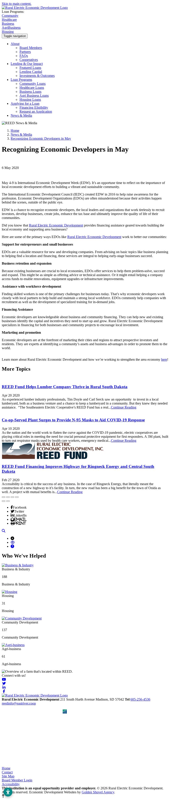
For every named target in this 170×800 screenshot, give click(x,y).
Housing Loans (30, 99)
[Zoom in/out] (17, 497)
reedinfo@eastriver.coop (19, 703)
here (164, 359)
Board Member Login (17, 780)
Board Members (30, 48)
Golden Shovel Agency (98, 792)
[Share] (8, 497)
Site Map (8, 776)
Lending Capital (30, 72)
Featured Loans (30, 68)
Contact (7, 772)
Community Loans (32, 83)
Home (6, 768)
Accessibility (11, 784)
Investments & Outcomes (37, 75)
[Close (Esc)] (3, 497)
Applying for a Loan (25, 103)
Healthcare (9, 19)
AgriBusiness (11, 27)
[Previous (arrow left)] (3, 501)
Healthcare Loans (31, 87)
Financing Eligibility (33, 107)
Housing (8, 31)
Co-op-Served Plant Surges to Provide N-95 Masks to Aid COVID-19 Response (73, 420)
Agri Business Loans (34, 95)
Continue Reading (123, 407)
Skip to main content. (16, 4)
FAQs (23, 56)
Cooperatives (28, 60)
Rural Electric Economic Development (56, 225)
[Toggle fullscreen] (12, 497)
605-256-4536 (140, 699)
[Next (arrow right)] (8, 501)
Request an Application (35, 111)
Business (8, 23)
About (15, 44)
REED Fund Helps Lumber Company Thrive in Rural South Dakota (65, 386)
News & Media (21, 115)
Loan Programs (21, 79)
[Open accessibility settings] (8, 792)
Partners (25, 52)
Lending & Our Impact (27, 64)
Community (10, 15)
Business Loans (30, 91)
